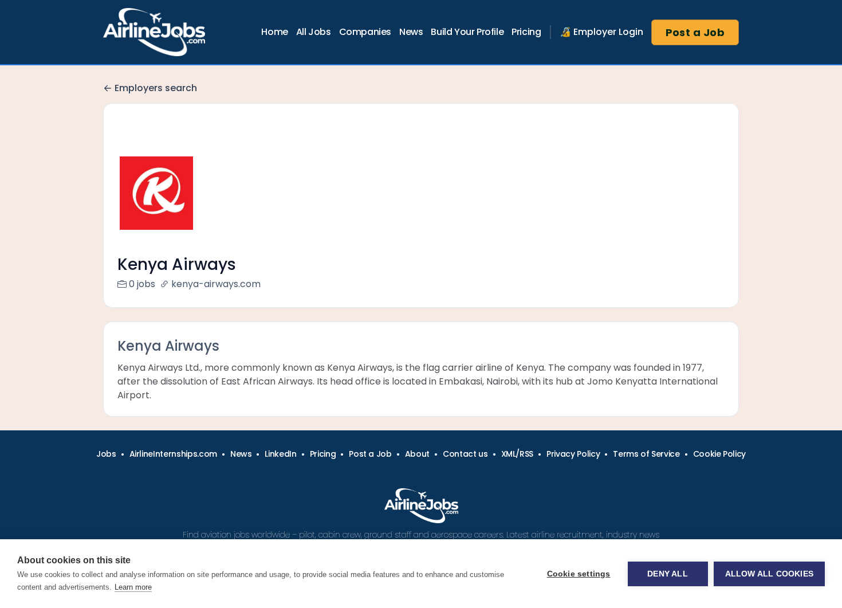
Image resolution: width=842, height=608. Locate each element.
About (417, 454)
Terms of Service (646, 454)
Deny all (667, 574)
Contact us (465, 454)
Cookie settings (579, 574)
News (411, 31)
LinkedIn (280, 454)
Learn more (133, 587)
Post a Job (695, 32)
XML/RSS (517, 454)
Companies (365, 31)
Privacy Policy (573, 454)
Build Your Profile (467, 31)
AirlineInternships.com (173, 454)
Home (274, 31)
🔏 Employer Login (601, 31)
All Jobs (313, 31)
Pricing (526, 31)
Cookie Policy (719, 454)
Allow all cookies (769, 574)
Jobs (106, 454)
